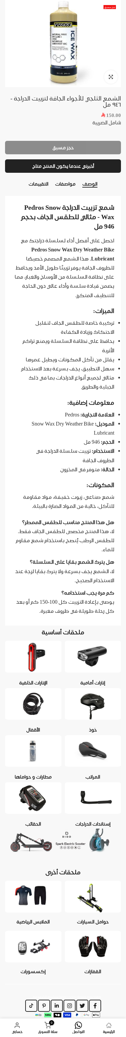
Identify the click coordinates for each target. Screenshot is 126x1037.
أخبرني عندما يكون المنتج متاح (63, 166)
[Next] (121, 184)
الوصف (89, 184)
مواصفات (65, 184)
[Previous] (5, 184)
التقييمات (38, 184)
